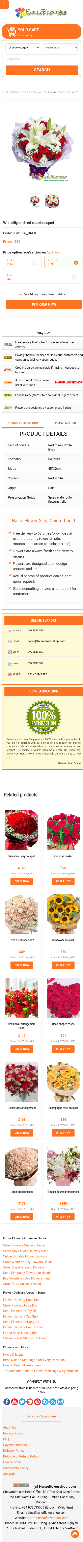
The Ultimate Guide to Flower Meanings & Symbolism (40, 1371)
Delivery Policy (13, 1450)
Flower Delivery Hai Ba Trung (23, 1327)
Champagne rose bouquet (63, 1107)
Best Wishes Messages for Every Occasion (34, 1360)
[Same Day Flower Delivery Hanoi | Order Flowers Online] (41, 12)
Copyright (10, 1474)
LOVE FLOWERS (29, 92)
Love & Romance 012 (22, 940)
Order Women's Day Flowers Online (28, 1262)
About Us (9, 1427)
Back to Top (75, 1534)
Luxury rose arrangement (22, 1107)
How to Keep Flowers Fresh (23, 1365)
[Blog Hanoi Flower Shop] (45, 1401)
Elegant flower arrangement (63, 1191)
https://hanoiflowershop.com (48, 1518)
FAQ (6, 1439)
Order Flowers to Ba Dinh (20, 1305)
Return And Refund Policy (21, 1456)
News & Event (13, 1354)
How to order (12, 1462)
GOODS (14, 92)
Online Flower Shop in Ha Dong (25, 1338)
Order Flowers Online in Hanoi (24, 1245)
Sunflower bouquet (63, 940)
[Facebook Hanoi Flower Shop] (6, 1401)
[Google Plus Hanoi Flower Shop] (29, 1401)
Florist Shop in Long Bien (20, 1333)
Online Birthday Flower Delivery (25, 1256)
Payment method (15, 1445)
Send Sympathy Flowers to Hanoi (26, 1273)
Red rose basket (63, 856)
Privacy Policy (13, 1433)
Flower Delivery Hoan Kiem (22, 1300)
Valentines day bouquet (21, 856)
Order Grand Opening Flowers (24, 1267)
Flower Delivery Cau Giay (20, 1316)
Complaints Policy (16, 1468)
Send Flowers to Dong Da (21, 1322)
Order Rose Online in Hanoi (22, 1284)
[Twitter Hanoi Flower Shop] (22, 1401)
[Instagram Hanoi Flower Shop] (60, 1401)
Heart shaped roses (63, 1024)
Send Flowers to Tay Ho (20, 1311)
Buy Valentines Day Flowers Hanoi (27, 1278)
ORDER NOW (45, 304)
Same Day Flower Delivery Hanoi (26, 1251)
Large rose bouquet (22, 1191)
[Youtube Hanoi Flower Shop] (14, 1401)
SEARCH (42, 69)
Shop (5, 92)
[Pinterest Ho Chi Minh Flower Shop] (37, 1401)
